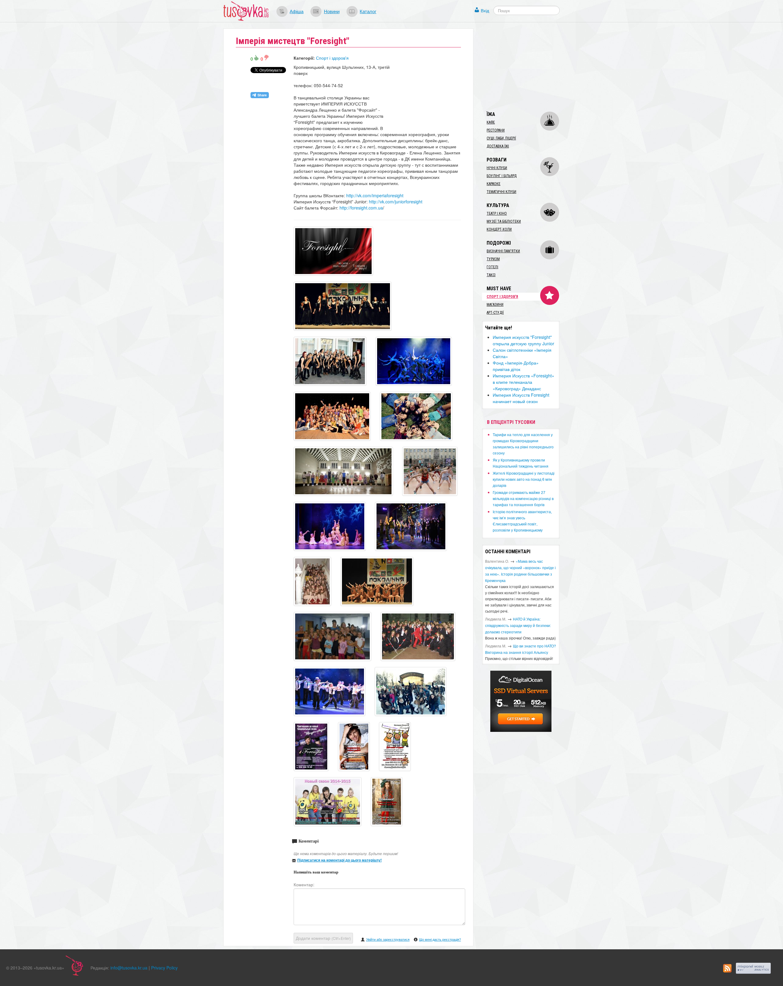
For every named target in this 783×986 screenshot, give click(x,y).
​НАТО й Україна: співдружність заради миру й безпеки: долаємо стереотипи (518, 625)
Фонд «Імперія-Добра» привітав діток (516, 366)
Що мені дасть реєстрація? (440, 939)
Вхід (485, 10)
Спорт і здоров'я (332, 58)
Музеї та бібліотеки (504, 221)
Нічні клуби (497, 168)
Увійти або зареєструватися (388, 939)
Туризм (493, 259)
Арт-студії (495, 312)
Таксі (491, 275)
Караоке (493, 184)
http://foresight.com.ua (361, 208)
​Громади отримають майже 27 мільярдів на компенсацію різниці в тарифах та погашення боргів (523, 498)
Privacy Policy (164, 968)
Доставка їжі (498, 146)
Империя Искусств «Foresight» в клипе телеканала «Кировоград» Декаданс (523, 382)
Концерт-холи (499, 229)
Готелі (492, 267)
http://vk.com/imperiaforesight (374, 195)
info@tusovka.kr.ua (128, 968)
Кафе (491, 122)
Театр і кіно (497, 213)
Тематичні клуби (501, 192)
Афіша (296, 11)
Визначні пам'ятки (503, 251)
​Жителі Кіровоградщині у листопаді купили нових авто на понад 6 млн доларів (524, 479)
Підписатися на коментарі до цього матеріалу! (339, 860)
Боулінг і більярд (502, 176)
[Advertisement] (528, 66)
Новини (332, 11)
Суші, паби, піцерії (501, 138)
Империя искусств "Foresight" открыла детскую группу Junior (523, 340)
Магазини (495, 304)
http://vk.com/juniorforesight (395, 201)
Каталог (368, 11)
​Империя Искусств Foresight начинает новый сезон (521, 398)
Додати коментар (323, 938)
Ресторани (496, 130)
